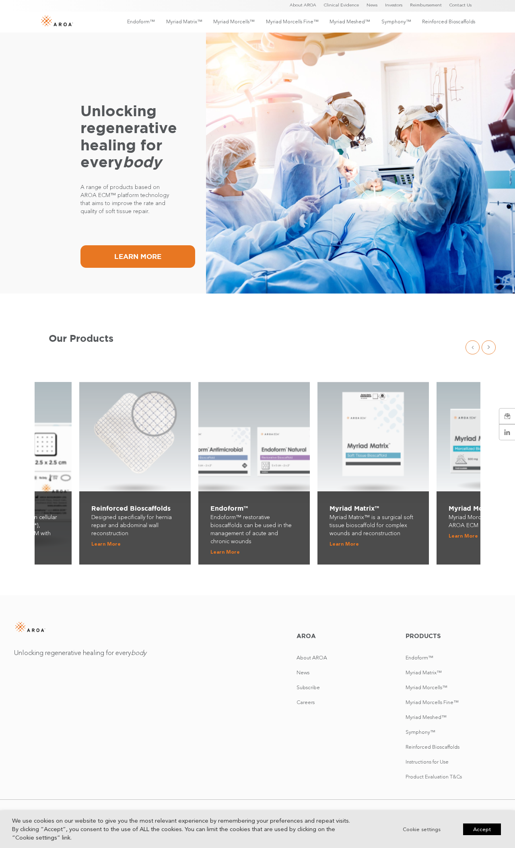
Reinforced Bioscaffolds (448, 22)
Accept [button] (482, 829)
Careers (306, 702)
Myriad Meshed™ (350, 22)
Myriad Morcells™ (233, 22)
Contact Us (460, 5)
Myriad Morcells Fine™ (292, 22)
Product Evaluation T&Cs (434, 777)
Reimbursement (426, 5)
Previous (473, 347)
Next (489, 347)
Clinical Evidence (341, 5)
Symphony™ (396, 22)
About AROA (303, 5)
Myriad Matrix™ (184, 22)
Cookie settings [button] (422, 829)
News (372, 5)
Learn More (137, 256)
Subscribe (308, 687)
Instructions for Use (427, 762)
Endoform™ (140, 22)
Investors (393, 5)
